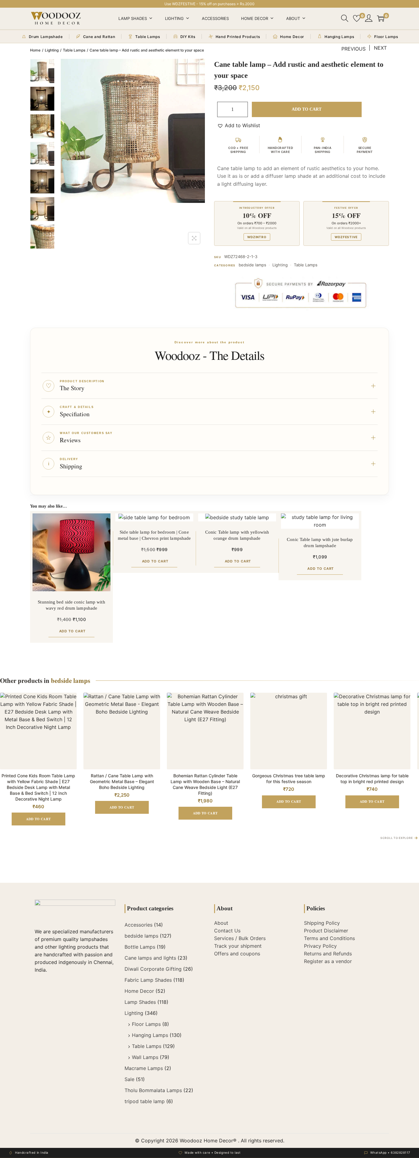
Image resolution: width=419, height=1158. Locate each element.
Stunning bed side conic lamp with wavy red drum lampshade (71, 605)
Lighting (174, 18)
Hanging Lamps (150, 1035)
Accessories (215, 18)
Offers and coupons (237, 953)
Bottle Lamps (140, 947)
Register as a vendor (328, 961)
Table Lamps (74, 50)
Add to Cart (306, 109)
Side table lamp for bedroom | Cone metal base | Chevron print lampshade (154, 535)
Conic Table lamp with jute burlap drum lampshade (320, 542)
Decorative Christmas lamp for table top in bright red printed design (372, 778)
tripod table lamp (145, 1101)
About (293, 18)
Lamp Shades (132, 18)
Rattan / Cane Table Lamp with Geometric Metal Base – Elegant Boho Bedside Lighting (122, 781)
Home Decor (254, 18)
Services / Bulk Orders (240, 938)
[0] (356, 18)
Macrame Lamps (144, 1068)
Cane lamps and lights (150, 958)
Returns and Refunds (328, 953)
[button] (238, 125)
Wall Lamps (145, 1057)
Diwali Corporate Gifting (153, 969)
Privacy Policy (320, 946)
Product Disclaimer (326, 931)
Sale (129, 1079)
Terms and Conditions (329, 938)
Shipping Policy (322, 923)
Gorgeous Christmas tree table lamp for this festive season (288, 778)
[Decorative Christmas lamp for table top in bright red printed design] (372, 731)
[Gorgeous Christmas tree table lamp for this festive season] (288, 731)
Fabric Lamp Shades (148, 980)
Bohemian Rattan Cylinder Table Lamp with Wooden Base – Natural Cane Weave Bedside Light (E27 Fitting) (205, 784)
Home (35, 50)
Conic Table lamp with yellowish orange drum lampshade (237, 535)
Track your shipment (238, 946)
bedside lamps (252, 264)
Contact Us (227, 931)
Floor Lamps (146, 1024)
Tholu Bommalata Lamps (153, 1090)
